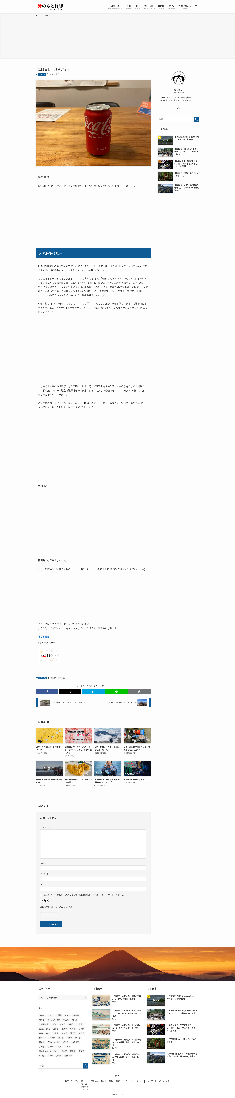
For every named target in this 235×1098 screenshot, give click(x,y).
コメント (45, 827)
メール (44, 874)
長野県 (72, 1051)
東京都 (52, 1038)
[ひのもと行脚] (50, 6)
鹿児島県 (68, 1056)
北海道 (41, 1020)
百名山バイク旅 (54, 1042)
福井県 (41, 1047)
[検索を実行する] (196, 119)
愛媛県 (72, 1033)
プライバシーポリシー (134, 1081)
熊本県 (78, 1038)
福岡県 (50, 1047)
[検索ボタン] (196, 6)
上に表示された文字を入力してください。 (58, 907)
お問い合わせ (164, 1081)
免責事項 (119, 1081)
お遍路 (41, 1015)
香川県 (50, 1056)
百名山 (41, 1042)
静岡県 (41, 1056)
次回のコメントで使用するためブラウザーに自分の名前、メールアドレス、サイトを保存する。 (84, 895)
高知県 (59, 1056)
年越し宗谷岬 (44, 1033)
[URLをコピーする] (139, 691)
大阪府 (54, 1024)
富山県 (79, 1024)
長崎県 (64, 1051)
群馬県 (67, 1047)
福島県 (59, 1047)
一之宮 (50, 1015)
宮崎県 (71, 1024)
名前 (43, 863)
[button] (47, 691)
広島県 (55, 1033)
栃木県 (60, 1038)
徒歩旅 (84, 1084)
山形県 (55, 1029)
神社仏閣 (94, 1081)
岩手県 (81, 1029)
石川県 (66, 1042)
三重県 (59, 1015)
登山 (77, 1081)
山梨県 (64, 1029)
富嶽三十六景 (44, 1029)
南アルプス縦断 (54, 1020)
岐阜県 (72, 1029)
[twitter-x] (178, 107)
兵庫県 (76, 1015)
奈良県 (62, 1024)
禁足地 (103, 1081)
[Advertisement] (117, 37)
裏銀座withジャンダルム (48, 1051)
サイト (43, 884)
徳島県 (64, 1033)
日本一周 (42, 74)
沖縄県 (69, 1038)
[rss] (119, 1076)
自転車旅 (84, 1087)
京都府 (67, 1015)
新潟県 (81, 1033)
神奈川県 (75, 1042)
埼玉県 (66, 1020)
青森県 (81, 1051)
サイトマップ (151, 1081)
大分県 (53, 678)
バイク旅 (84, 1089)
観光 (111, 1081)
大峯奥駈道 (43, 1024)
